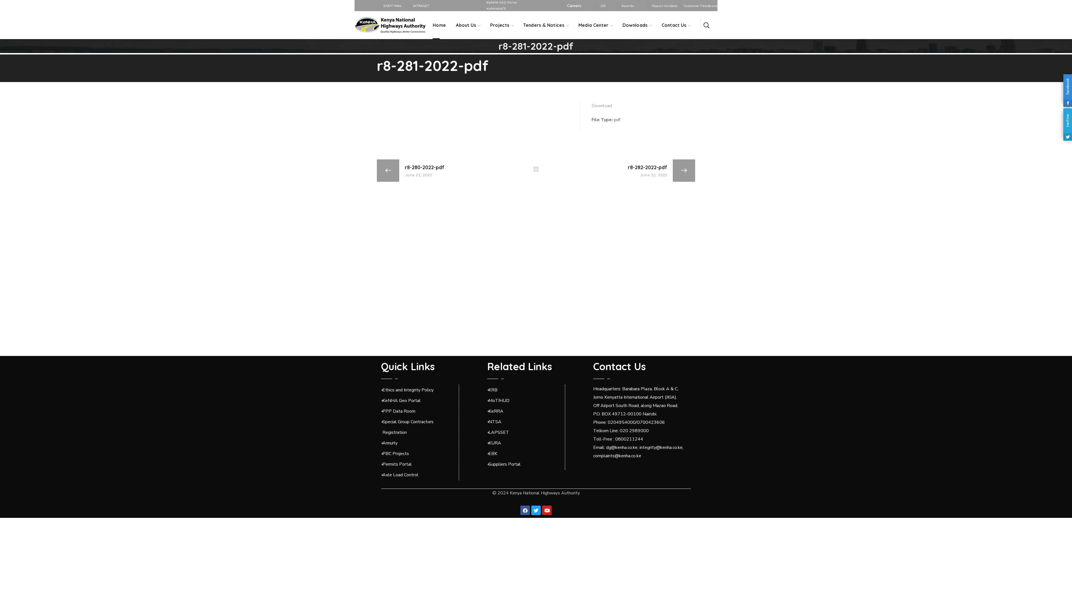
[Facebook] (525, 510)
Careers (574, 5)
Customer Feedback (700, 6)
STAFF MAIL (392, 6)
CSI (603, 6)
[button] (706, 25)
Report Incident (664, 6)
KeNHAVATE (496, 8)
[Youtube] (547, 510)
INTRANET (420, 6)
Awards (627, 6)
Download (602, 106)
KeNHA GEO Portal (502, 2)
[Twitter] (536, 510)
